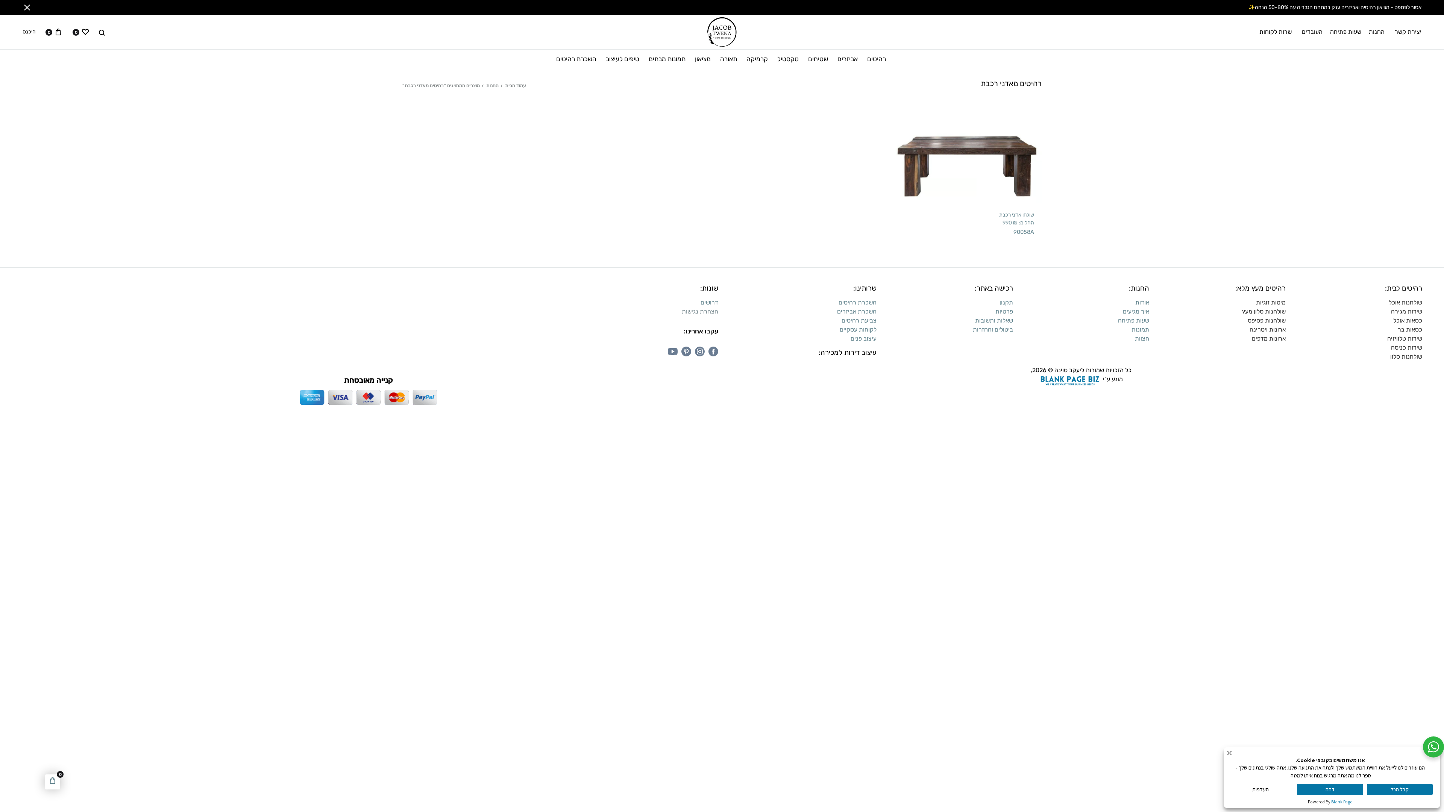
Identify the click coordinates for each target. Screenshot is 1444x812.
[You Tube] (673, 351)
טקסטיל (788, 59)
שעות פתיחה (1345, 31)
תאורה (728, 59)
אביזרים (847, 59)
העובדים (1312, 31)
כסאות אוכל (1407, 320)
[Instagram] (700, 351)
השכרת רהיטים (576, 59)
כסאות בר (1410, 329)
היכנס (29, 32)
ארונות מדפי (1271, 338)
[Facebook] (713, 351)
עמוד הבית (515, 85)
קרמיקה (757, 59)
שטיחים (818, 59)
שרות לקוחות (1275, 31)
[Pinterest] (686, 351)
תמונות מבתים (667, 59)
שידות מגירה (1406, 311)
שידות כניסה (1406, 347)
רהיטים (876, 59)
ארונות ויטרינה (1268, 329)
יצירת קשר (1408, 31)
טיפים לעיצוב (622, 59)
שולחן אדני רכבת (1016, 215)
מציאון (703, 59)
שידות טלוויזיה (1404, 338)
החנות (1377, 31)
